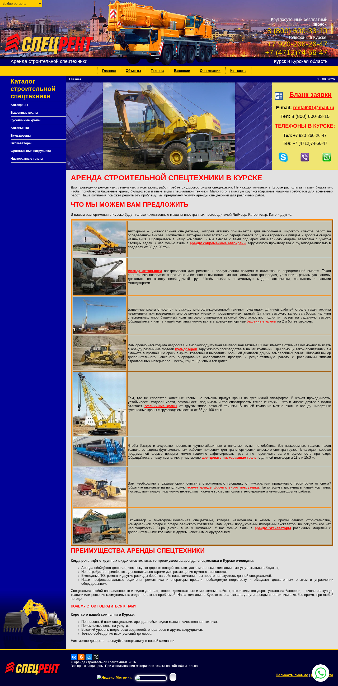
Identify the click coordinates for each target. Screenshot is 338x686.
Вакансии (182, 71)
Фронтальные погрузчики (31, 151)
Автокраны (19, 105)
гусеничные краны (160, 406)
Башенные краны (24, 112)
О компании (210, 71)
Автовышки (20, 128)
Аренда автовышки (145, 271)
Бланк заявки (310, 94)
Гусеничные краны (25, 120)
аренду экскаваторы (273, 528)
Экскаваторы (21, 143)
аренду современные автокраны (218, 243)
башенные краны (261, 321)
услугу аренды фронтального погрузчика (223, 487)
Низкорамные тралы (27, 158)
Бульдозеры (21, 135)
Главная (109, 71)
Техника (157, 71)
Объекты (133, 71)
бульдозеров (186, 349)
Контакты (238, 71)
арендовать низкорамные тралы (229, 457)
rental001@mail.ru (313, 107)
